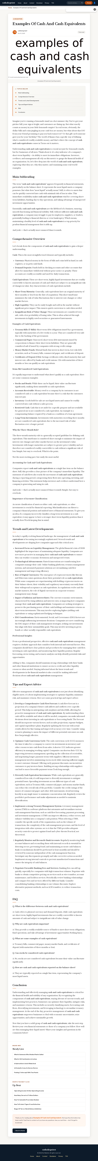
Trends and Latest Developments (28, 100)
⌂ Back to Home (20, 1130)
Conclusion (21, 112)
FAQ (19, 108)
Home (19, 3)
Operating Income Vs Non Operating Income (29, 1091)
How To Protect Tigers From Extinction (27, 1104)
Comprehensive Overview (26, 97)
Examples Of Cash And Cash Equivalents (47, 1118)
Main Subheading (23, 93)
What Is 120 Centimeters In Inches (25, 1059)
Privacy (47, 3)
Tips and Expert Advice (25, 104)
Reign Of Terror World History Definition (27, 1109)
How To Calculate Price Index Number (26, 1100)
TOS (52, 3)
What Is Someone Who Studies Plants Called (28, 1054)
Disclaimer (39, 3)
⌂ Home (88, 3)
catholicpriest (8, 3)
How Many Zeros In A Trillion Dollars (26, 1095)
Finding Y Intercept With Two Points (26, 1072)
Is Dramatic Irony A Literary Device (26, 1068)
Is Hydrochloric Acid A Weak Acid (25, 1063)
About (25, 3)
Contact (31, 3)
